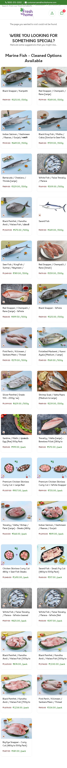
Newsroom (40, 5)
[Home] (26, 8)
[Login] (52, 13)
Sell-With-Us (54, 5)
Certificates (26, 5)
